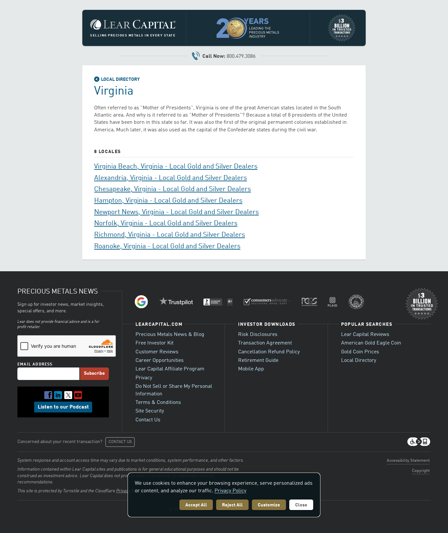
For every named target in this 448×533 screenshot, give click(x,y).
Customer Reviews (156, 352)
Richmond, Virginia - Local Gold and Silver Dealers (169, 235)
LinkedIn (58, 395)
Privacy (143, 378)
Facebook (48, 395)
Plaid (332, 301)
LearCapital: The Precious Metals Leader (132, 24)
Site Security (149, 411)
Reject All (232, 505)
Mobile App (251, 369)
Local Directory (120, 79)
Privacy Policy (230, 491)
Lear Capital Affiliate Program (169, 369)
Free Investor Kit (154, 343)
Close (301, 505)
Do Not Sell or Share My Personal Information (173, 390)
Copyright (421, 471)
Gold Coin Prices (360, 352)
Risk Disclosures (257, 334)
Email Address (35, 364)
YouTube (78, 395)
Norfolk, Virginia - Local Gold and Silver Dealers (165, 223)
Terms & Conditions (158, 402)
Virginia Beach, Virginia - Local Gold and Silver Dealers (175, 166)
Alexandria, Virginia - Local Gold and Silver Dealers (170, 178)
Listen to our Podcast (63, 407)
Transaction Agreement (265, 343)
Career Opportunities (159, 360)
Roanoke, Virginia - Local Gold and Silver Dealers (167, 246)
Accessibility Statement (408, 460)
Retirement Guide (258, 360)
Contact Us (147, 420)
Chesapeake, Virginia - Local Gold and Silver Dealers (172, 189)
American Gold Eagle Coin (371, 343)
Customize (269, 505)
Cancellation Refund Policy (269, 352)
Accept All (196, 505)
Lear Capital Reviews (365, 334)
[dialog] (224, 495)
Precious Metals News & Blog (169, 334)
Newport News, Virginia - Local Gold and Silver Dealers (176, 212)
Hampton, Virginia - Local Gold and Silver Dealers (168, 200)
